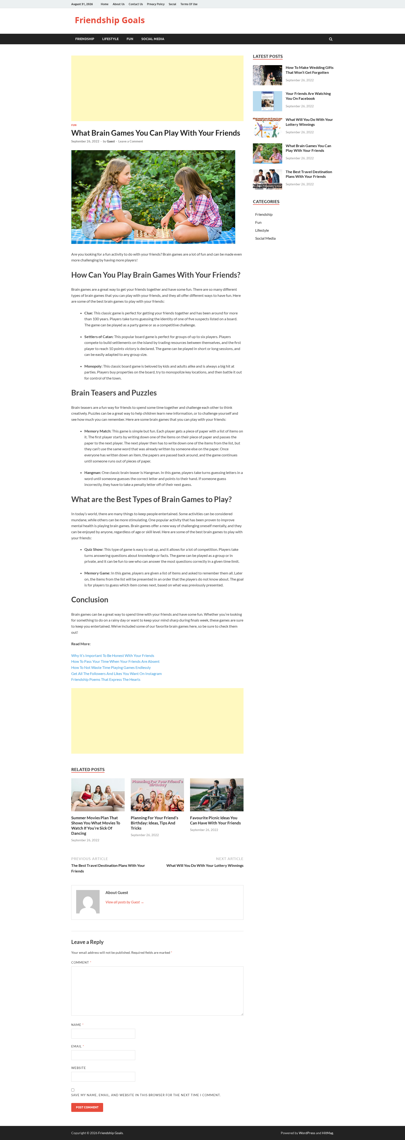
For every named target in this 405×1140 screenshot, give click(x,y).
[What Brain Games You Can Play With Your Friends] (267, 146)
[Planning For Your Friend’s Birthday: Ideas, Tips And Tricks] (157, 812)
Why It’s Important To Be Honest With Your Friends (112, 655)
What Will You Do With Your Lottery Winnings (309, 122)
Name (77, 1025)
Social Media (152, 39)
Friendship (84, 39)
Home (105, 4)
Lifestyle (110, 39)
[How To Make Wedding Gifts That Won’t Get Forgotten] (267, 68)
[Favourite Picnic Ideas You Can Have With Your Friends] (217, 812)
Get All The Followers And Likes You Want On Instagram (116, 673)
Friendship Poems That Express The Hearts (105, 679)
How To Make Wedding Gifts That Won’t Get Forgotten (310, 70)
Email (77, 1046)
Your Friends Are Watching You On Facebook (308, 96)
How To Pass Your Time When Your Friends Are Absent (115, 661)
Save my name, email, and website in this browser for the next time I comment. (146, 1095)
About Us (118, 4)
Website (78, 1068)
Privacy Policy (156, 4)
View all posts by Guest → (124, 902)
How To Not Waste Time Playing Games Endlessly (111, 667)
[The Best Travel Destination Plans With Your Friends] (267, 172)
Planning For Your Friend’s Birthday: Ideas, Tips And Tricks (154, 823)
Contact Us (136, 4)
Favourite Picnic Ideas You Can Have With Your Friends (215, 820)
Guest (111, 141)
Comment (81, 962)
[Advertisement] (157, 88)
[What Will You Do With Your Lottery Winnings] (267, 120)
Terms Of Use (189, 4)
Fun (130, 39)
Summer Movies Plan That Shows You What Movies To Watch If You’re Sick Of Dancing (95, 825)
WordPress (307, 1133)
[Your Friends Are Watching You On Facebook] (267, 94)
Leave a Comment (130, 141)
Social (172, 4)
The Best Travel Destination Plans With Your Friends (309, 174)
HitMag (327, 1133)
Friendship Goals (110, 20)
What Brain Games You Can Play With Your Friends (308, 148)
